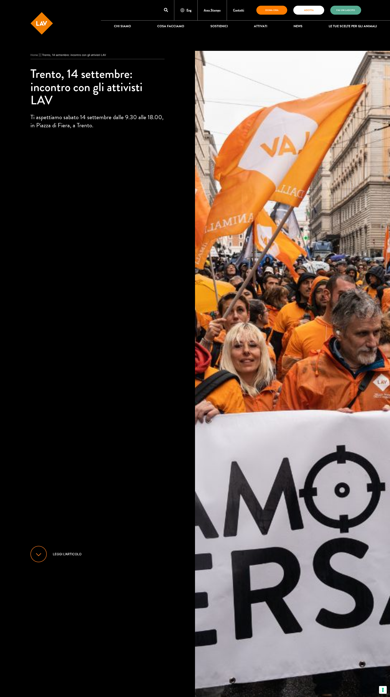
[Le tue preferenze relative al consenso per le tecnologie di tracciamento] (383, 690)
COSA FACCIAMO (170, 26)
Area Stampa (212, 10)
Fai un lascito (345, 10)
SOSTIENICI (219, 26)
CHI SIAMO (122, 26)
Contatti (238, 10)
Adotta (309, 10)
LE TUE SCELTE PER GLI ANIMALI (353, 26)
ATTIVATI (260, 26)
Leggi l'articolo (67, 554)
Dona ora (271, 10)
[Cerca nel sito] (166, 10)
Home (34, 55)
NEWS (298, 26)
